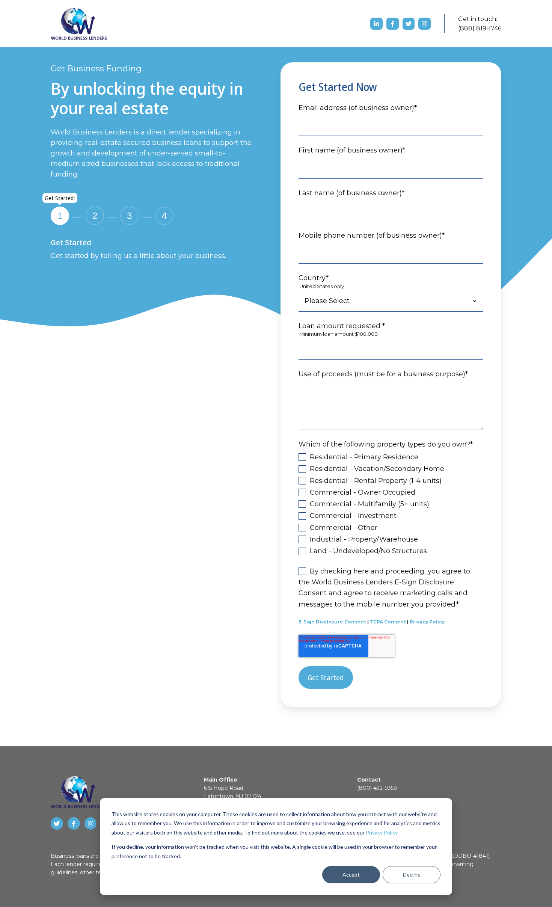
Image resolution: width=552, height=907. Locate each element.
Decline (412, 874)
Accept (351, 874)
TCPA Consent (388, 622)
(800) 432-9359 (377, 788)
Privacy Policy (382, 832)
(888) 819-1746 (479, 28)
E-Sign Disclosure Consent (332, 622)
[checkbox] (391, 504)
